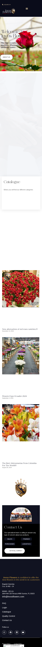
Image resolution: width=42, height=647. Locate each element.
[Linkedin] (17, 632)
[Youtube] (23, 632)
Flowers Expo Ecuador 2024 (14, 396)
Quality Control (8, 616)
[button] (6, 4)
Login (4, 608)
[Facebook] (10, 632)
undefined (15, 645)
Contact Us (7, 620)
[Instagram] (4, 632)
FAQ (4, 603)
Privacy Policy (6, 644)
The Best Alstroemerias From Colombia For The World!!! (19, 464)
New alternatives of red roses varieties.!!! (20, 329)
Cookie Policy (18, 644)
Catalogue (6, 612)
